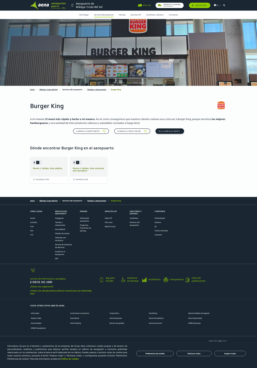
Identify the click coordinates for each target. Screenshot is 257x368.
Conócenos (173, 15)
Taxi (31, 231)
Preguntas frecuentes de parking (85, 228)
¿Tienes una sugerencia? (41, 286)
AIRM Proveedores (38, 328)
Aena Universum (155, 323)
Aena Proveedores (156, 318)
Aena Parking (75, 323)
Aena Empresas (115, 318)
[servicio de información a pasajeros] (63, 272)
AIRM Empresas (194, 323)
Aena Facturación (195, 318)
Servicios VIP (136, 15)
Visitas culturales (161, 231)
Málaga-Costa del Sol (48, 89)
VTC (31, 235)
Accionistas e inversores (79, 313)
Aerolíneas (134, 218)
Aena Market (60, 229)
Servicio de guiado (116, 323)
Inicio (32, 89)
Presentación (160, 218)
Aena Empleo (36, 323)
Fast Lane (108, 222)
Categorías (59, 218)
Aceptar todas (230, 353)
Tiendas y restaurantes (96, 89)
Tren (32, 226)
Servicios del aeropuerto (104, 15)
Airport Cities (36, 318)
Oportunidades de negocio (198, 313)
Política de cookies (70, 359)
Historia (158, 222)
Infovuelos (35, 313)
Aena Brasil (74, 318)
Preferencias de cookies (155, 353)
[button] (72, 5)
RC (156, 226)
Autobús (33, 222)
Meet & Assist (110, 226)
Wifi (56, 258)
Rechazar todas (194, 353)
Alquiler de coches (62, 233)
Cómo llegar (84, 15)
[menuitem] (83, 15)
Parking (122, 15)
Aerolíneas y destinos (155, 15)
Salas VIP (108, 218)
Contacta (158, 235)
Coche (32, 218)
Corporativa (114, 313)
